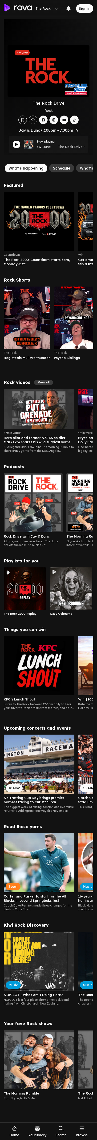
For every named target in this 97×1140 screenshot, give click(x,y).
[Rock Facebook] (43, 120)
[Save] (22, 120)
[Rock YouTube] (64, 120)
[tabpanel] (48, 643)
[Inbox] (68, 8)
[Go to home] (18, 8)
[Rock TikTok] (74, 120)
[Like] (33, 120)
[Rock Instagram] (53, 120)
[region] (48, 229)
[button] (43, 382)
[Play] (16, 144)
